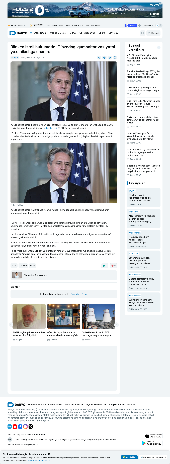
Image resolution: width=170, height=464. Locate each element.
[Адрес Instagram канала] (25, 426)
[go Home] (16, 404)
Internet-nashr (55, 404)
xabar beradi (50, 128)
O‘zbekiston (40, 33)
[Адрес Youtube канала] (15, 426)
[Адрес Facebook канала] (20, 426)
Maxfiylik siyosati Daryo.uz (39, 460)
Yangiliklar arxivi (117, 404)
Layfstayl (114, 33)
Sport (102, 33)
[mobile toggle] (31, 33)
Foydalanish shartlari (96, 404)
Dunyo (73, 33)
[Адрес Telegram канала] (10, 426)
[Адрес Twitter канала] (31, 426)
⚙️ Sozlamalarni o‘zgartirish (153, 457)
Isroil (32, 265)
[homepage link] (18, 33)
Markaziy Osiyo (58, 33)
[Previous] (11, 324)
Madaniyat (89, 33)
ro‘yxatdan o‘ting (78, 294)
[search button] (142, 33)
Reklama (131, 404)
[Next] (116, 324)
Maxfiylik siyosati (37, 404)
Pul (80, 33)
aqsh (14, 265)
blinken (23, 265)
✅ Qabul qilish (129, 457)
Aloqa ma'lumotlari (73, 404)
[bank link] (36, 25)
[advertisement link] (131, 25)
